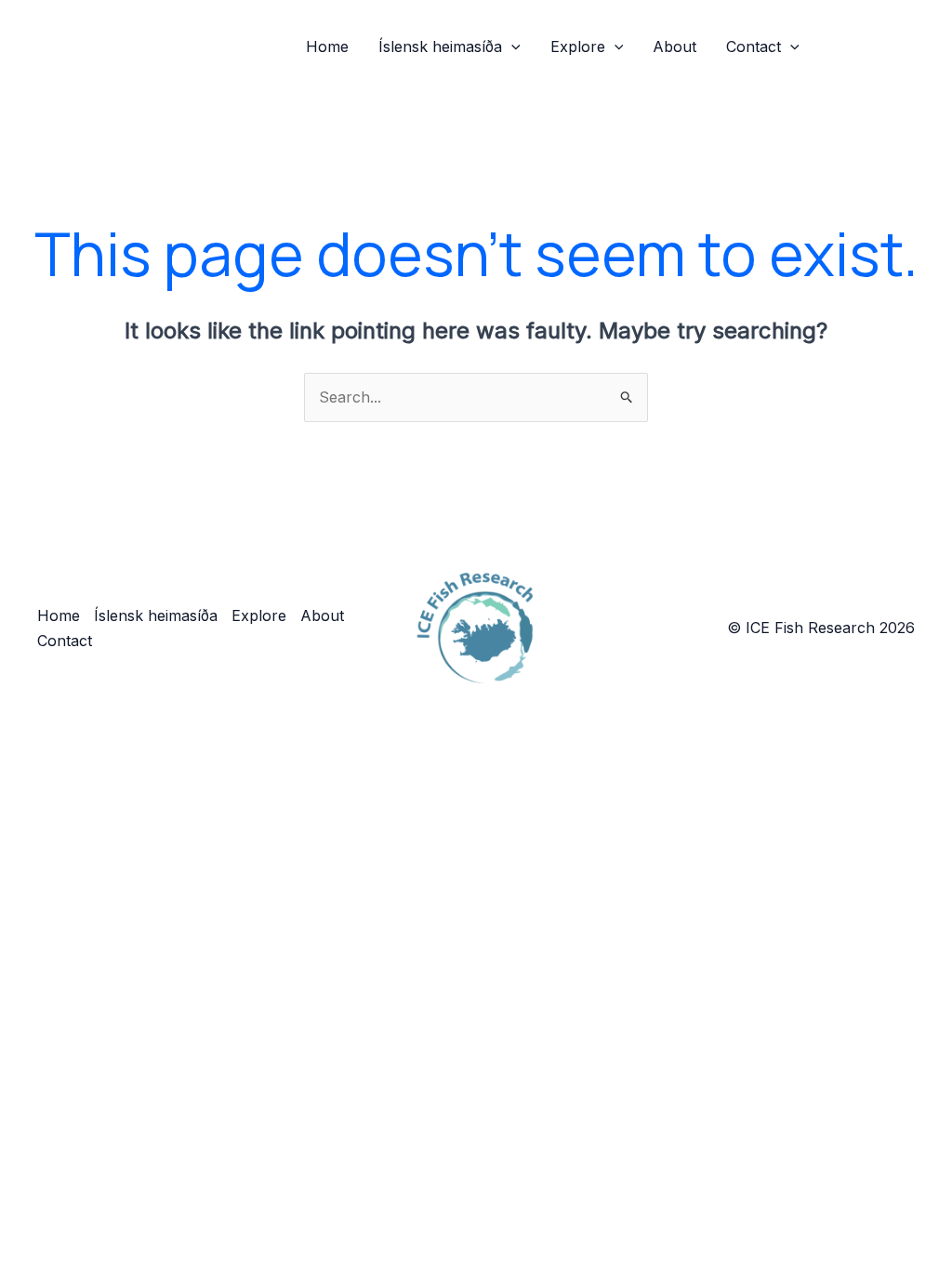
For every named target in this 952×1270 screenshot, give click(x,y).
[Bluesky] (897, 47)
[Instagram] (869, 47)
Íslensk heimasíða (440, 46)
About (674, 46)
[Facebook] (841, 47)
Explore (577, 46)
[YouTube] (925, 47)
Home (327, 46)
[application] (511, 46)
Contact (753, 46)
